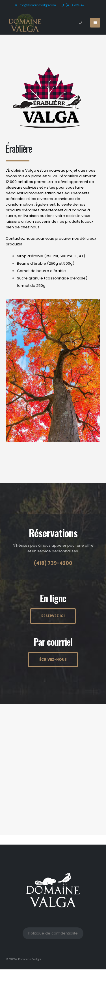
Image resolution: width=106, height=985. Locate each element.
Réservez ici (53, 616)
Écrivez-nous (53, 659)
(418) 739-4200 (77, 5)
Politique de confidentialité (53, 933)
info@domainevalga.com (37, 5)
